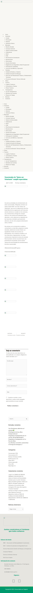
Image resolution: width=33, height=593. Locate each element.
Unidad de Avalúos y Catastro (13, 72)
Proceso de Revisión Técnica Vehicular (15, 79)
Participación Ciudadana (12, 66)
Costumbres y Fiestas (11, 86)
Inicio (6, 34)
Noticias (7, 97)
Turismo (7, 82)
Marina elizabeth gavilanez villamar (17, 481)
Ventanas (7, 36)
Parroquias (8, 40)
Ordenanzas (9, 52)
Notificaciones (12, 458)
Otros (9, 464)
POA (7, 56)
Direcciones (9, 61)
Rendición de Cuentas (11, 93)
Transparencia (9, 90)
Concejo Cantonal (10, 48)
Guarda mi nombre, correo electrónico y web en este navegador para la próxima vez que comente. (15, 399)
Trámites (7, 70)
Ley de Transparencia (11, 91)
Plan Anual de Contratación (12, 57)
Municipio (7, 45)
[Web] (16, 392)
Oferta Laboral (12, 462)
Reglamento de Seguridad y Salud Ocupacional (17, 65)
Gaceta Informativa (11, 63)
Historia (8, 41)
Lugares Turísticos (10, 84)
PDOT (7, 54)
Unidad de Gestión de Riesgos (13, 73)
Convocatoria (11, 455)
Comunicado (11, 453)
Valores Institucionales (11, 50)
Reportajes (11, 465)
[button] (16, 102)
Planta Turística (10, 88)
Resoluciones (9, 59)
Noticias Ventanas (13, 457)
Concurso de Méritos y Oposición (14, 68)
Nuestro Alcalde (10, 47)
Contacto (7, 98)
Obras (6, 81)
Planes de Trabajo (10, 95)
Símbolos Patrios (10, 43)
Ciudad (7, 38)
